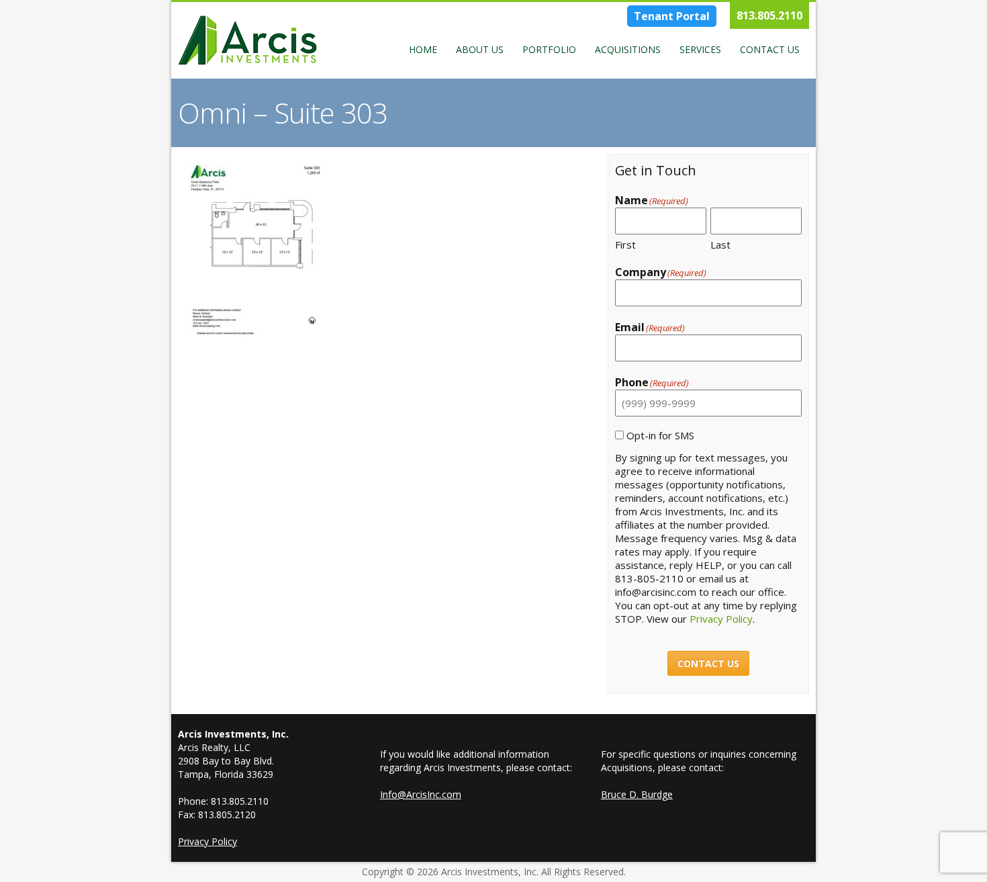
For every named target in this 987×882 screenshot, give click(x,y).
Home (423, 49)
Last (720, 244)
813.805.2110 (769, 15)
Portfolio (549, 49)
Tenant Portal (672, 16)
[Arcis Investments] (247, 40)
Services (700, 49)
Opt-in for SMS (660, 435)
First (625, 244)
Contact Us (770, 49)
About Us (480, 49)
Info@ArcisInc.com (420, 794)
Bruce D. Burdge (637, 794)
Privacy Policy (721, 618)
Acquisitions (628, 49)
